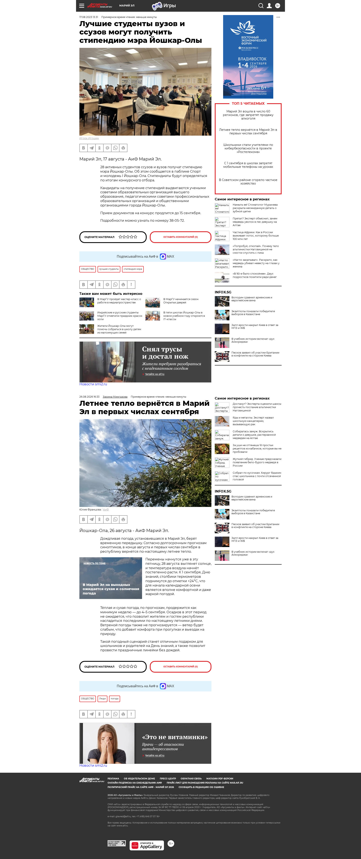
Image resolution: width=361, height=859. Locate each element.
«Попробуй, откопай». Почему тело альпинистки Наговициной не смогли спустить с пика (256, 249)
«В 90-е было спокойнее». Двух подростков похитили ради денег (255, 275)
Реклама (113, 778)
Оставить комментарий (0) (180, 237)
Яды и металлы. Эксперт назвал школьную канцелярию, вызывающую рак (253, 421)
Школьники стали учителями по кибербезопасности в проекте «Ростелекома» (248, 148)
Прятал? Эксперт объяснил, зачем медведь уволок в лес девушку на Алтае (255, 222)
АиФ (106, 509)
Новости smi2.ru (93, 384)
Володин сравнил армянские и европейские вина (251, 299)
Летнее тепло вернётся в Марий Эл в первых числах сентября (248, 131)
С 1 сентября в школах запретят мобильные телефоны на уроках (248, 165)
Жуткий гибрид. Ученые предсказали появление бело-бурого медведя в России (257, 462)
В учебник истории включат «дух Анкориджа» (252, 340)
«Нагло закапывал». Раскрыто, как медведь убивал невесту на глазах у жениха (256, 263)
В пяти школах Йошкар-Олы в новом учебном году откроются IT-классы (184, 316)
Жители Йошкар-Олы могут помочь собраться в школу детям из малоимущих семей (119, 329)
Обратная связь (191, 778)
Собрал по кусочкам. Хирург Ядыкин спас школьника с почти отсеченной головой (257, 476)
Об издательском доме (139, 778)
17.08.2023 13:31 (88, 17)
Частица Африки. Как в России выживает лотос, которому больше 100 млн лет (256, 236)
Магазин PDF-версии (219, 778)
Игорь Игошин (89, 138)
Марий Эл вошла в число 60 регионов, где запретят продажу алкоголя (248, 115)
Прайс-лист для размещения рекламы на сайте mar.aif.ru (205, 782)
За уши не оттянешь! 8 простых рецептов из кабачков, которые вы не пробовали (257, 448)
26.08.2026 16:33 (89, 396)
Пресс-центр (168, 778)
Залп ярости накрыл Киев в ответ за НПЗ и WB (254, 327)
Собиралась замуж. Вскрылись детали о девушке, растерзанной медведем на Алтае (254, 435)
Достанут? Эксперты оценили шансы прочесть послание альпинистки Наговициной (257, 407)
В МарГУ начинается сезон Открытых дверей (180, 301)
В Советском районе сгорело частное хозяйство (248, 181)
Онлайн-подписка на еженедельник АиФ (135, 782)
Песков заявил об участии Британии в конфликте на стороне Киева (255, 354)
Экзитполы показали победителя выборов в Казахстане (253, 313)
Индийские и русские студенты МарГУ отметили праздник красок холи (119, 316)
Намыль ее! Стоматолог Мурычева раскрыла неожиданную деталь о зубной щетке (255, 208)
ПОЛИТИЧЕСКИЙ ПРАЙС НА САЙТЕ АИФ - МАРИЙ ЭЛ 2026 (141, 787)
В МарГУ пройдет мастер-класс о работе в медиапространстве (119, 301)
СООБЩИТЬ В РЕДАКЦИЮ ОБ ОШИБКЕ (201, 787)
